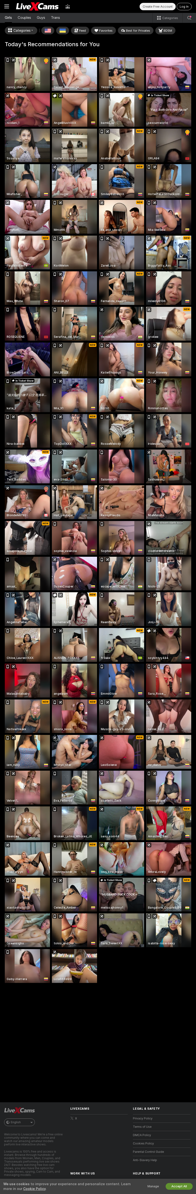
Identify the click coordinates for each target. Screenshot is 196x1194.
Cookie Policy (34, 1189)
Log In (184, 6)
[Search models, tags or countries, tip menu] (189, 18)
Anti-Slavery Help (145, 1160)
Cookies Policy (143, 1143)
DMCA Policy (142, 1135)
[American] (47, 30)
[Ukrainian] (62, 30)
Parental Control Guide (148, 1152)
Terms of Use (142, 1126)
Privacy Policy (142, 1118)
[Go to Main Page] (37, 6)
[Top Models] (67, 6)
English (16, 1122)
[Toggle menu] (6, 6)
